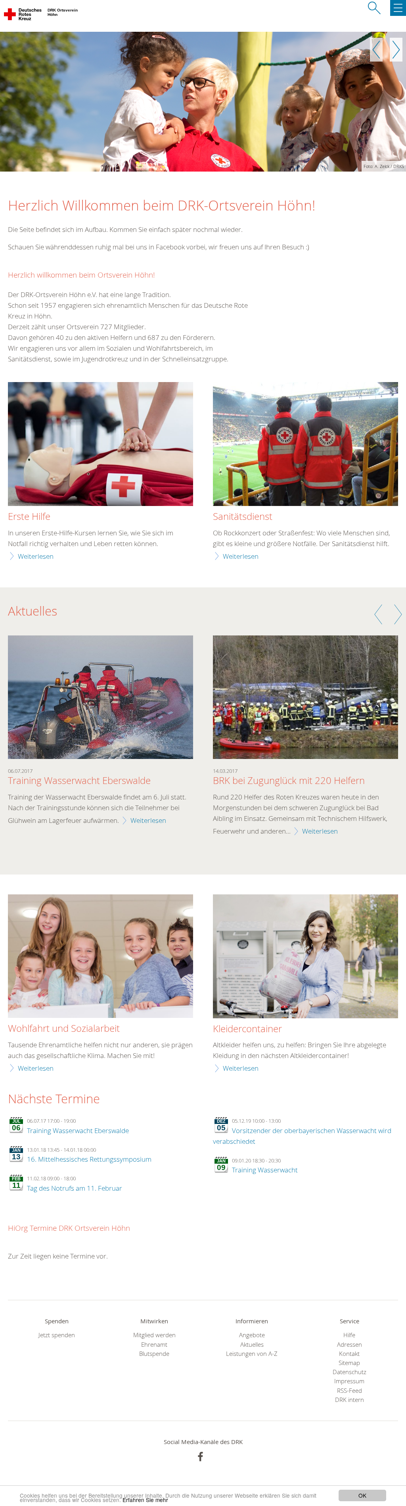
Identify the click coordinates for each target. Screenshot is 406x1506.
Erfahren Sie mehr (145, 1500)
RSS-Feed (349, 1390)
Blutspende (154, 1353)
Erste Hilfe (29, 517)
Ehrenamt (154, 1344)
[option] (203, 102)
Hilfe (349, 1335)
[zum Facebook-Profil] (200, 1457)
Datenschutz (349, 1372)
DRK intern (349, 1400)
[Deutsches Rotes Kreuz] (23, 16)
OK (362, 1495)
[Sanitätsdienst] (305, 445)
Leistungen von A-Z (252, 1353)
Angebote (252, 1335)
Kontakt (349, 1353)
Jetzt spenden (56, 1335)
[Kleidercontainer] (305, 957)
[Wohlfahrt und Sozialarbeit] (100, 957)
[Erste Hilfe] (100, 445)
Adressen (349, 1344)
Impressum (349, 1381)
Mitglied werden (154, 1335)
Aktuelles (252, 1344)
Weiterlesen (36, 556)
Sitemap (349, 1363)
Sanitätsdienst (242, 517)
